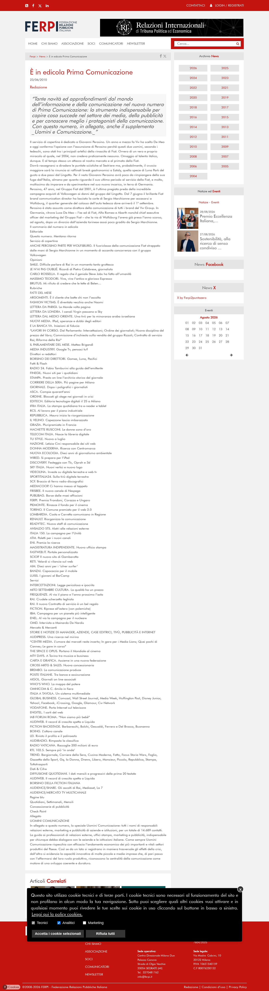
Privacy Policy (238, 987)
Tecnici (42, 923)
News (42, 56)
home (32, 43)
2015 (224, 117)
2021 (224, 88)
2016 (193, 117)
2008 (193, 156)
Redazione (191, 987)
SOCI (91, 43)
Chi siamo (49, 43)
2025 (224, 68)
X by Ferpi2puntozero (191, 298)
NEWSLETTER (136, 43)
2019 (224, 97)
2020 (193, 97)
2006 (193, 166)
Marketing (96, 923)
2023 (224, 78)
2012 (193, 137)
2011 (224, 137)
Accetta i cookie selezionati (58, 934)
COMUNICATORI (111, 43)
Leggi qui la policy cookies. (57, 914)
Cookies (11, 987)
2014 (193, 127)
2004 (193, 176)
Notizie (203, 202)
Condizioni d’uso (213, 987)
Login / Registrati (229, 5)
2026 (193, 68)
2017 (224, 107)
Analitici (68, 923)
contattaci (195, 5)
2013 (224, 127)
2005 (224, 166)
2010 (193, 147)
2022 (193, 88)
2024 (193, 78)
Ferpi (32, 56)
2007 (224, 156)
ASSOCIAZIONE (72, 43)
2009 (224, 147)
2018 (193, 107)
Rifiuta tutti (105, 934)
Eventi (215, 202)
